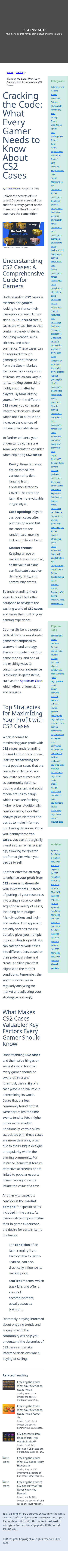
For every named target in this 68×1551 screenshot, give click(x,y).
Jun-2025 (55, 960)
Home (10, 72)
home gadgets (57, 527)
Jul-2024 (54, 903)
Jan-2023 (55, 941)
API (52, 561)
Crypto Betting (57, 577)
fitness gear (56, 428)
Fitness (54, 140)
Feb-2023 (55, 865)
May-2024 (55, 892)
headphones (56, 497)
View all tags (57, 822)
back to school (57, 250)
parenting (55, 440)
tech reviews (56, 242)
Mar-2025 (55, 953)
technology (56, 239)
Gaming (20, 72)
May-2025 (55, 956)
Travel (53, 121)
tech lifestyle (56, 512)
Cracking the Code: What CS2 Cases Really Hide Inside (30, 1461)
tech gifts (55, 341)
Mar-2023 (55, 915)
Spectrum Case (31, 681)
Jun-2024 (55, 896)
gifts (53, 265)
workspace (56, 349)
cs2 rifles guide (57, 765)
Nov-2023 (55, 880)
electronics (56, 489)
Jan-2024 (55, 934)
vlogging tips (56, 360)
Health (54, 94)
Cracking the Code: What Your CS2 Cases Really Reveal (29, 1385)
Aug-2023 (55, 877)
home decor (56, 417)
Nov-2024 (55, 922)
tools (53, 451)
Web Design (56, 125)
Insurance (55, 155)
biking (53, 246)
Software (55, 102)
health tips (55, 326)
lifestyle (54, 406)
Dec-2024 (55, 854)
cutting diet (56, 791)
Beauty (54, 117)
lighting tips (56, 337)
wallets (54, 520)
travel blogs (56, 810)
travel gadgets (57, 371)
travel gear (56, 352)
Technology (56, 109)
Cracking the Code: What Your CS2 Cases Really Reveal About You (29, 1411)
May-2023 (55, 861)
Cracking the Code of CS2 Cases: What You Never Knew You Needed (29, 1487)
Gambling (55, 201)
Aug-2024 (55, 911)
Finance (54, 159)
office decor (56, 292)
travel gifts (55, 368)
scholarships (56, 670)
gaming (54, 258)
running (54, 658)
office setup (56, 539)
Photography (56, 106)
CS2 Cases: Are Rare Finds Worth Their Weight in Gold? (29, 1437)
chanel (54, 784)
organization (56, 516)
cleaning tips (56, 390)
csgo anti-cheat (58, 723)
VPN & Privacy (57, 603)
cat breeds (55, 761)
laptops (54, 501)
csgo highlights (57, 719)
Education (55, 98)
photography (56, 220)
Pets (53, 113)
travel (53, 356)
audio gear (56, 444)
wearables (55, 364)
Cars (53, 144)
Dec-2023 (55, 858)
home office (56, 261)
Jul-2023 (54, 873)
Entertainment (57, 87)
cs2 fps (54, 787)
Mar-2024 (55, 926)
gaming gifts (56, 379)
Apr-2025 (55, 949)
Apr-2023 (55, 850)
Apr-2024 (55, 907)
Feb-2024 (55, 884)
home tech (55, 554)
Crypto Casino (57, 565)
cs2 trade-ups (57, 749)
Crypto (54, 455)
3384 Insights (34, 30)
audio (53, 542)
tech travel (55, 447)
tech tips (55, 204)
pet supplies (56, 394)
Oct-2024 (55, 937)
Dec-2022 (55, 930)
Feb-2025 (55, 945)
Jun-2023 (55, 918)
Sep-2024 (55, 899)
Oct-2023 (55, 888)
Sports (54, 128)
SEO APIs (55, 166)
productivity (56, 345)
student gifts (56, 280)
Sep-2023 (55, 869)
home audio (56, 254)
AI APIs (54, 383)
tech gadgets (56, 208)
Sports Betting (57, 558)
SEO (53, 163)
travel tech (55, 523)
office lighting (57, 485)
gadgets (54, 375)
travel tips (55, 482)
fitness (54, 277)
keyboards (55, 493)
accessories (56, 387)
